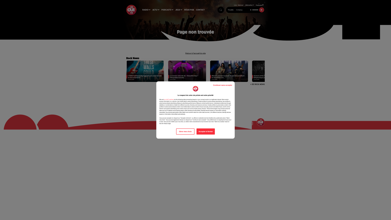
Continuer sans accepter (222, 85)
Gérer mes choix (185, 131)
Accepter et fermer (206, 131)
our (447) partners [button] (169, 99)
